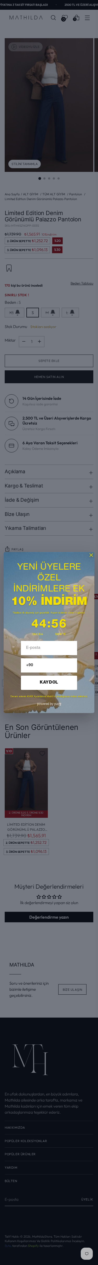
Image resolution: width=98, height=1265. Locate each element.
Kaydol (49, 683)
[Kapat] (91, 555)
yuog (49, 704)
